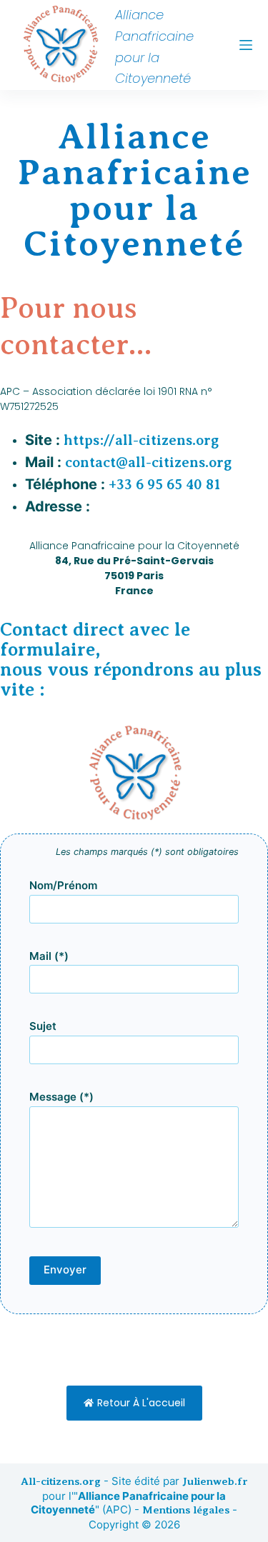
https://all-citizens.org (141, 440)
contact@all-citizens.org (148, 462)
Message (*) (61, 1096)
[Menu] (245, 45)
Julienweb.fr (215, 1481)
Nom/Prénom (63, 885)
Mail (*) (49, 956)
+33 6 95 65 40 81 (164, 484)
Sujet (42, 1026)
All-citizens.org (61, 1481)
